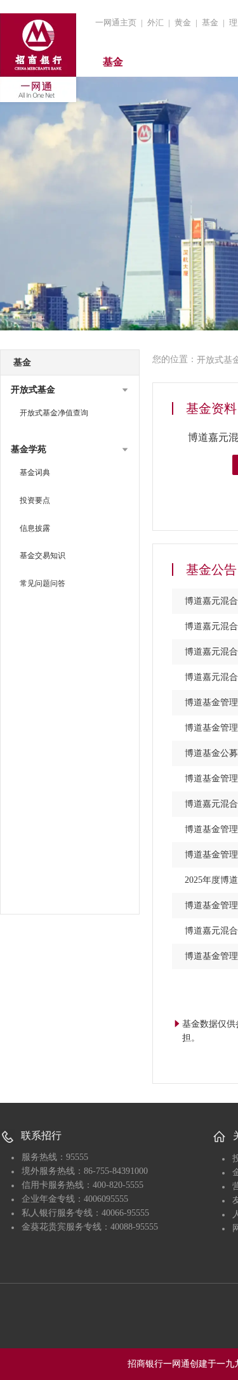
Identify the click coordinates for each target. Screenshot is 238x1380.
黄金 (183, 22)
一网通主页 (115, 22)
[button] (70, 390)
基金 (210, 22)
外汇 (155, 22)
